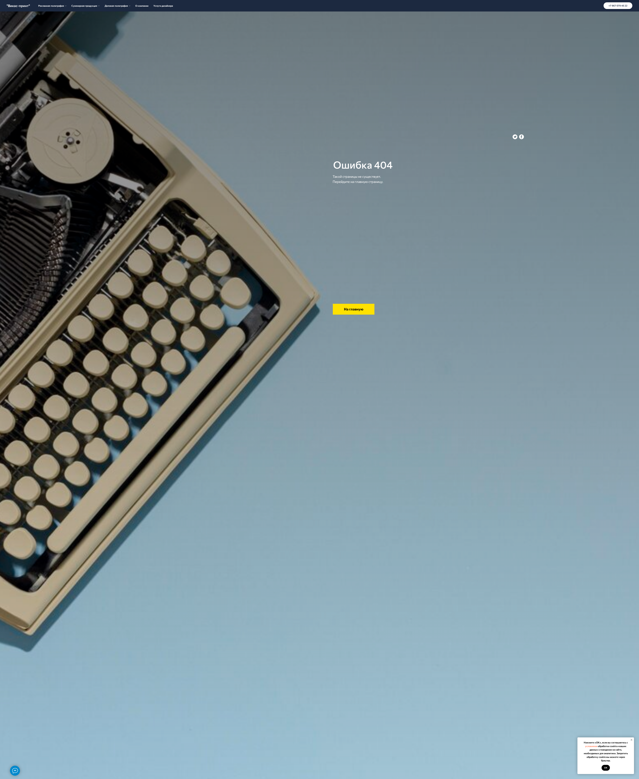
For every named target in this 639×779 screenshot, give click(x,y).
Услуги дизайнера (163, 5)
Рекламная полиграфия (51, 5)
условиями (591, 746)
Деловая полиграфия (116, 5)
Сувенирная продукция (84, 5)
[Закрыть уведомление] (631, 740)
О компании (141, 5)
